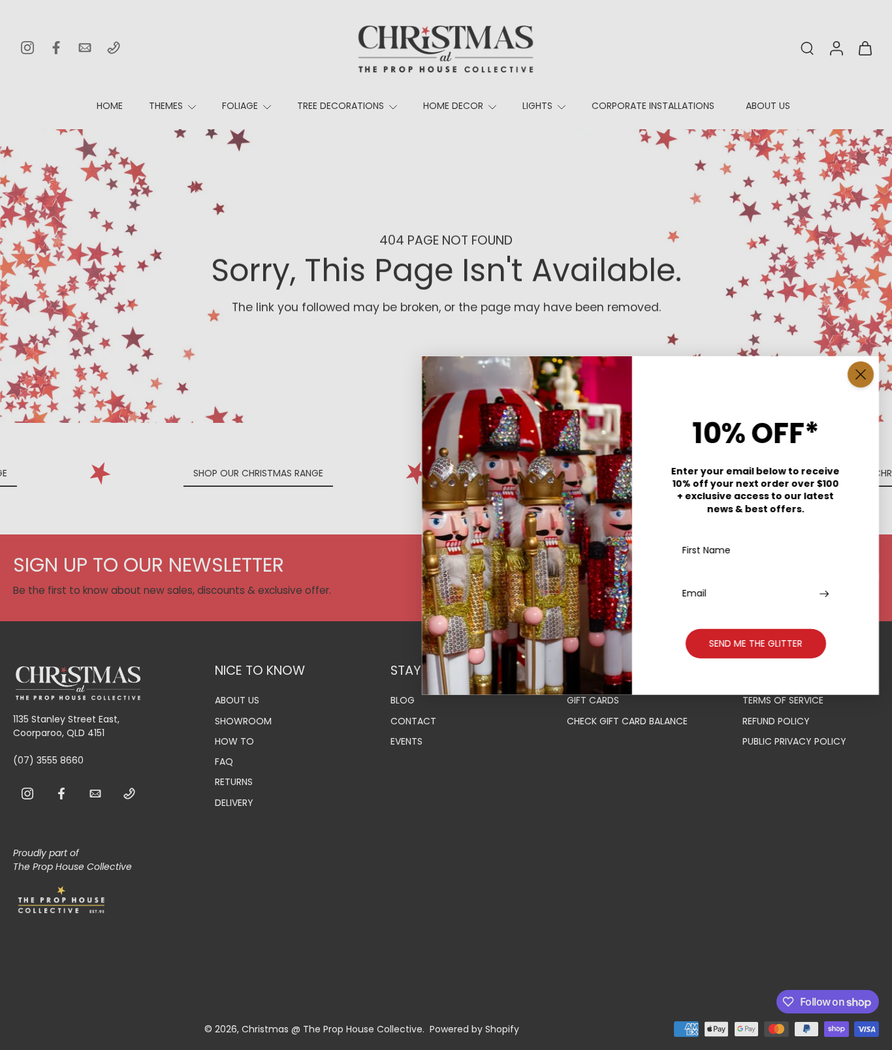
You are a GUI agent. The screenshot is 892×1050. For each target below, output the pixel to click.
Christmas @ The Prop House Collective (332, 1029)
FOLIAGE (240, 105)
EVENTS (406, 741)
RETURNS (234, 783)
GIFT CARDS (593, 701)
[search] (807, 48)
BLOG (402, 701)
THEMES (166, 105)
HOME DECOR (453, 105)
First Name (706, 550)
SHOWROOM (243, 721)
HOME (110, 105)
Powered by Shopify (474, 1029)
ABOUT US (768, 105)
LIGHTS (537, 105)
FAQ (224, 762)
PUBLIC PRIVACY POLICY (794, 741)
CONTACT (413, 721)
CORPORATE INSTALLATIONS (653, 105)
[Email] (85, 47)
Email (694, 593)
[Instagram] (27, 47)
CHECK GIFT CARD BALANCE (627, 721)
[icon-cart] (864, 47)
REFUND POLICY (776, 721)
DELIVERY (234, 803)
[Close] (861, 374)
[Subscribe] (826, 593)
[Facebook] (56, 47)
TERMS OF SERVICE (782, 701)
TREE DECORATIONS (340, 105)
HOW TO (234, 741)
